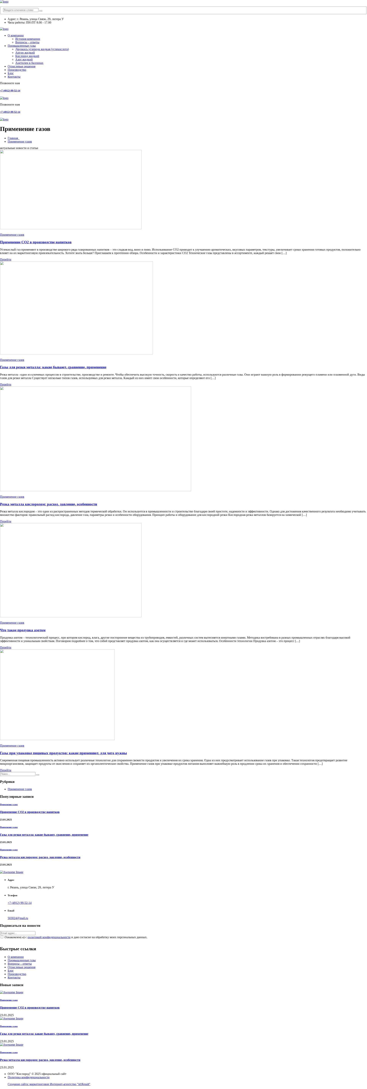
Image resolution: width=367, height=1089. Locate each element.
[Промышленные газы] (4, 1)
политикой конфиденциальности (49, 937)
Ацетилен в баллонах (29, 63)
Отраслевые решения (21, 66)
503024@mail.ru (18, 918)
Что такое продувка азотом (22, 630)
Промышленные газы (22, 45)
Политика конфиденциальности (29, 1077)
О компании (16, 35)
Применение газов (20, 141)
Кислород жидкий (27, 56)
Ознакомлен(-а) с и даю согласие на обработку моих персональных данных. (75, 937)
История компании (27, 38)
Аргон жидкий (25, 52)
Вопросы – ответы (27, 42)
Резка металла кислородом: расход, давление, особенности (48, 504)
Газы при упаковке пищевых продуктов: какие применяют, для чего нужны (63, 753)
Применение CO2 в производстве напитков (35, 242)
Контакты (14, 76)
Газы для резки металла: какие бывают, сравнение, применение (53, 367)
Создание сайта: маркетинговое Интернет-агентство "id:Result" (49, 1084)
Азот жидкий (24, 59)
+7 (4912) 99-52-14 (10, 90)
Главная (13, 138)
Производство (17, 69)
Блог (11, 73)
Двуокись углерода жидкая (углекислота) (42, 49)
